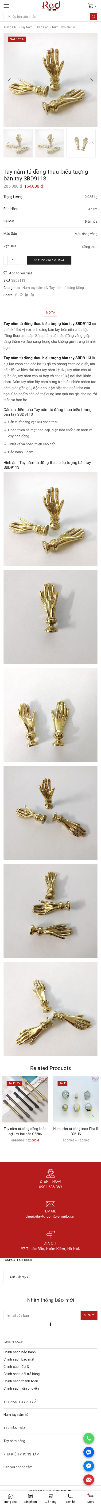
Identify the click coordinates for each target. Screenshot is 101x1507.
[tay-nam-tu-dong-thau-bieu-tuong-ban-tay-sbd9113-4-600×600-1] (81, 143)
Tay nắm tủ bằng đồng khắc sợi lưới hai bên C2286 (25, 1131)
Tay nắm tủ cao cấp (35, 27)
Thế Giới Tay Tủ (20, 1277)
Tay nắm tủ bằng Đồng (66, 288)
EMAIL (50, 1211)
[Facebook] (16, 295)
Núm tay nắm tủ (63, 27)
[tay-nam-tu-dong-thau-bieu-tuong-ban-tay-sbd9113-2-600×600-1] (18, 143)
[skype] (31, 295)
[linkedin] (26, 295)
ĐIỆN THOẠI (50, 1181)
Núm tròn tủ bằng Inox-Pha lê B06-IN (76, 1131)
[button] (9, 81)
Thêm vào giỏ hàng (51, 260)
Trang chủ (10, 27)
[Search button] (93, 16)
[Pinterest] (21, 295)
